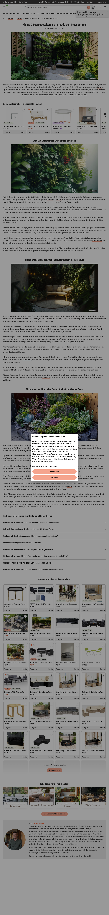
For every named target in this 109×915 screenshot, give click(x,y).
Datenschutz (36, 466)
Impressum (44, 466)
